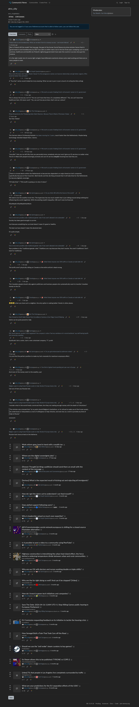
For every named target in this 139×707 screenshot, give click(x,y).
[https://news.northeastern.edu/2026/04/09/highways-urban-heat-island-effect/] (17, 556)
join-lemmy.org (125, 703)
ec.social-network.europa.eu (29, 532)
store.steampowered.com (29, 662)
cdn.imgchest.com (26, 675)
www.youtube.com (27, 582)
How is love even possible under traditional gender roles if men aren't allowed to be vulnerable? (36, 217)
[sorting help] (52, 34)
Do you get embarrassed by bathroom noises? (58, 351)
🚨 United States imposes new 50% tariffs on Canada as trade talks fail (62, 262)
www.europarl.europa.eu (28, 609)
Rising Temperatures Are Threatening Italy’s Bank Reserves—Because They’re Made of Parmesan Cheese (39, 114)
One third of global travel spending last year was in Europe (58, 367)
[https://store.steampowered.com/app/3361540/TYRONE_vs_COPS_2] (17, 662)
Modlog (98, 703)
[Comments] (17, 447)
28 (24, 691)
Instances (105, 703)
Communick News (19, 3)
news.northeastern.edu (28, 558)
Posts (29, 34)
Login (121, 2)
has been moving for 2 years (45, 135)
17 (24, 547)
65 (24, 487)
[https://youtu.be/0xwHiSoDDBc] (17, 636)
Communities (33, 2)
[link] (74, 42)
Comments (21, 34)
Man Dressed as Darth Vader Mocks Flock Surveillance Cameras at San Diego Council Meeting (36, 317)
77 (24, 499)
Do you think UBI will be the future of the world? (59, 193)
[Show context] (71, 42)
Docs (111, 703)
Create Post (43, 2)
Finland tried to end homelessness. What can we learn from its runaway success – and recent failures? (39, 42)
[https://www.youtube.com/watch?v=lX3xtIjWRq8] (17, 583)
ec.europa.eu (25, 622)
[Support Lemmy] (49, 3)
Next (11, 697)
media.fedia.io (25, 648)
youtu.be (24, 635)
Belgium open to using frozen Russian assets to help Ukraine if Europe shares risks (33, 386)
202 (25, 574)
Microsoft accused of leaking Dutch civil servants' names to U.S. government (63, 92)
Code (116, 703)
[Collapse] (10, 39)
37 (24, 653)
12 (24, 461)
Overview (12, 34)
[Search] (117, 3)
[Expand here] (17, 649)
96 (24, 521)
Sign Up (127, 2)
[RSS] (55, 34)
